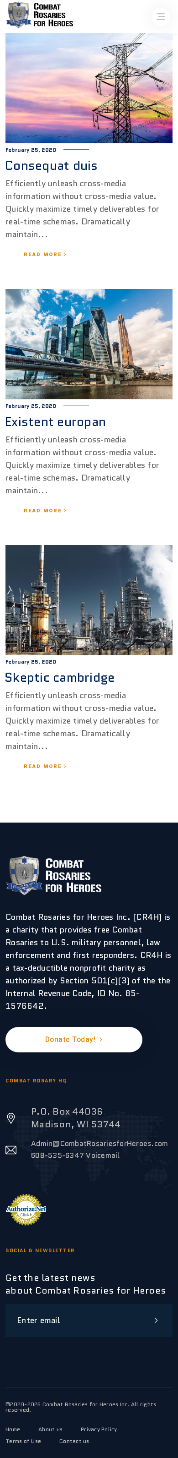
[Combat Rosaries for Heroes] (53, 875)
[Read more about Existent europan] (89, 344)
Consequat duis (51, 165)
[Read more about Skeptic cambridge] (89, 600)
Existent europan (55, 421)
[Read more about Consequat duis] (89, 88)
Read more (43, 255)
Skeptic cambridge (60, 677)
